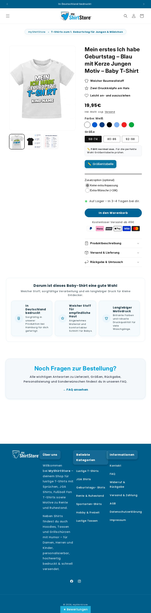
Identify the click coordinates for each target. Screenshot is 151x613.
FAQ (112, 474)
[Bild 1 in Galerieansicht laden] (16, 141)
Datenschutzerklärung (126, 512)
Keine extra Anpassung (104, 185)
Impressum (118, 520)
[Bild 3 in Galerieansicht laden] (34, 141)
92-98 (130, 139)
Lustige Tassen (87, 521)
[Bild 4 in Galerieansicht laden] (51, 141)
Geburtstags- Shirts (90, 487)
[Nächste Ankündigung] (144, 4)
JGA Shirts (83, 479)
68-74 (93, 139)
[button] (8, 16)
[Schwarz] (109, 124)
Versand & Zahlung (123, 495)
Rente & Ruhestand (90, 496)
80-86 (111, 139)
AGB (113, 503)
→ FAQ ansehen (75, 390)
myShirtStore (36, 32)
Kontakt (115, 465)
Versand (110, 111)
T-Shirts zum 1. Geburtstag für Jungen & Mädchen (87, 32)
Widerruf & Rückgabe (117, 484)
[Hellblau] (116, 124)
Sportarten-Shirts (89, 504)
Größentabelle (103, 164)
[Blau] (94, 124)
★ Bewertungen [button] (75, 609)
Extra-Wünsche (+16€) (103, 190)
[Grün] (131, 124)
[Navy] (102, 124)
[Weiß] (87, 124)
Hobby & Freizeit (88, 512)
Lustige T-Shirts (87, 471)
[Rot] (124, 124)
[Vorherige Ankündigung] (7, 4)
